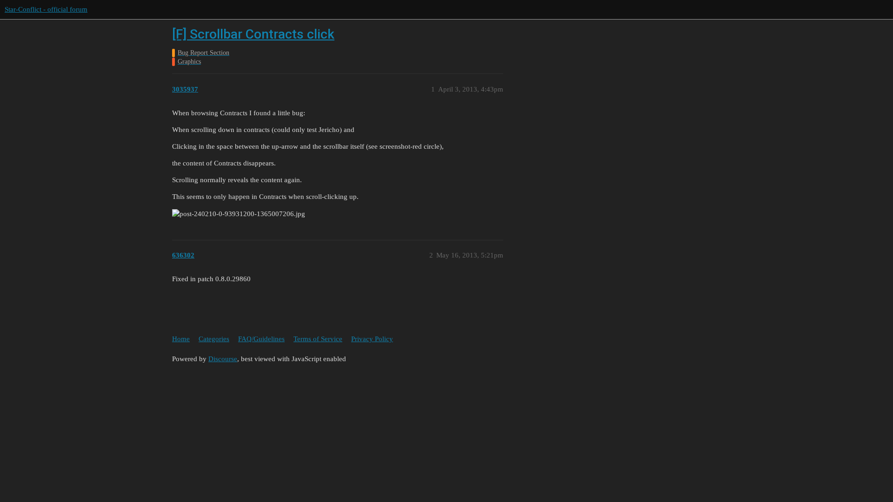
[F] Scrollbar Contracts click (253, 34)
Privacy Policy (372, 339)
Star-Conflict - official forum (46, 9)
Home (181, 339)
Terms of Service (317, 339)
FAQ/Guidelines (261, 339)
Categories (214, 339)
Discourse (222, 359)
